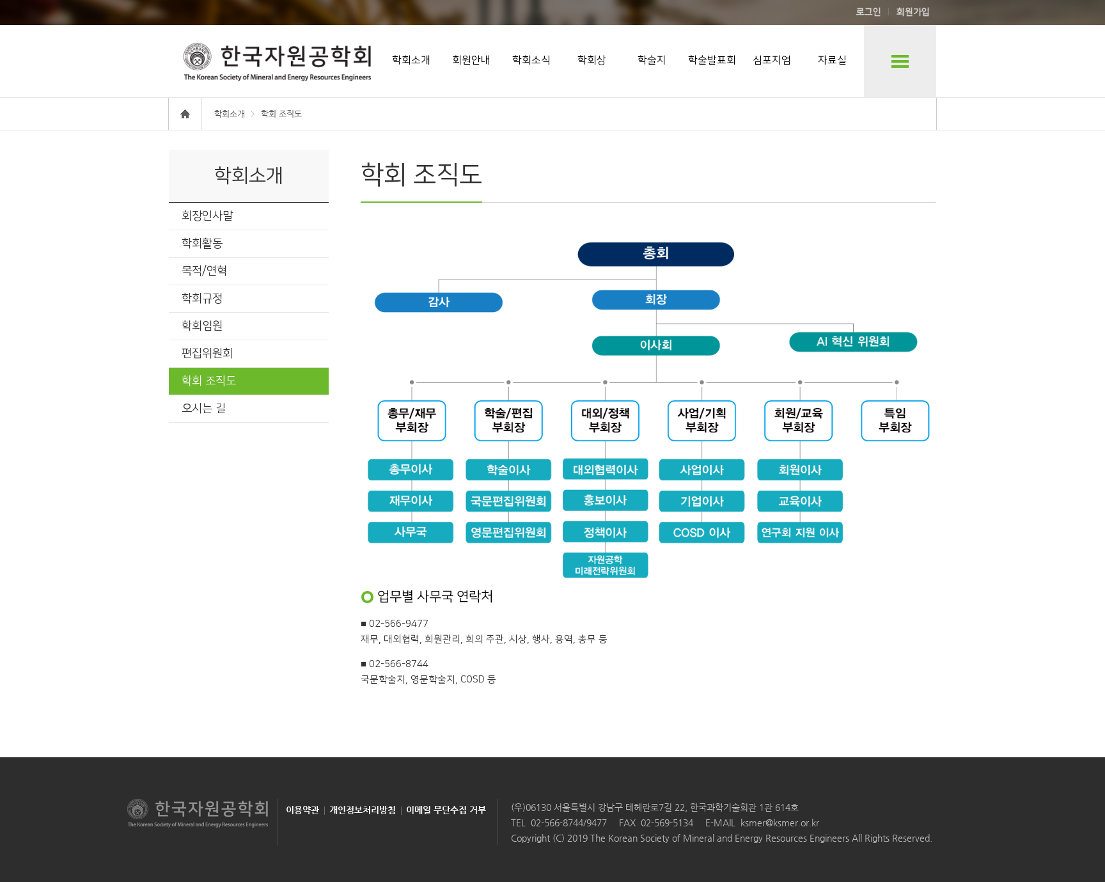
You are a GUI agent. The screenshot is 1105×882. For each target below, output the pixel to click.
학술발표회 (712, 60)
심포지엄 (772, 60)
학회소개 (411, 60)
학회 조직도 (209, 381)
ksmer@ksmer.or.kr (780, 822)
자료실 (832, 60)
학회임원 (202, 326)
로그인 (868, 12)
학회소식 (531, 60)
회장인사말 (207, 216)
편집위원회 (207, 353)
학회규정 (202, 298)
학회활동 (202, 243)
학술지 (652, 60)
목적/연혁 (204, 271)
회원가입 (913, 12)
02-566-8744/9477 (569, 822)
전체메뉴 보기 (900, 61)
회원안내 (471, 60)
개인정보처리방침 (362, 810)
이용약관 (302, 810)
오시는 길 (204, 408)
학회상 (591, 60)
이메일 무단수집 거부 (446, 810)
